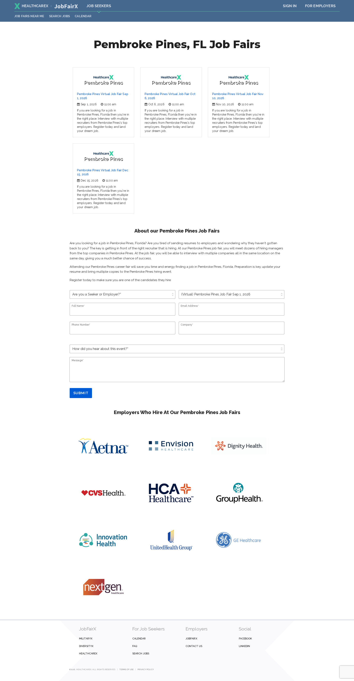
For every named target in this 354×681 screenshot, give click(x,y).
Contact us (194, 646)
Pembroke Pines (103, 82)
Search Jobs (140, 653)
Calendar (83, 16)
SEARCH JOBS (59, 16)
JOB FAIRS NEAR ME (29, 16)
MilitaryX (85, 638)
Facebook (245, 638)
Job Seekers (98, 6)
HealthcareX (35, 6)
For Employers (320, 6)
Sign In (290, 6)
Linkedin (244, 646)
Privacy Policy (145, 669)
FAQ (134, 646)
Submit (80, 393)
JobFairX (191, 638)
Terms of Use (126, 669)
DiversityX (86, 646)
